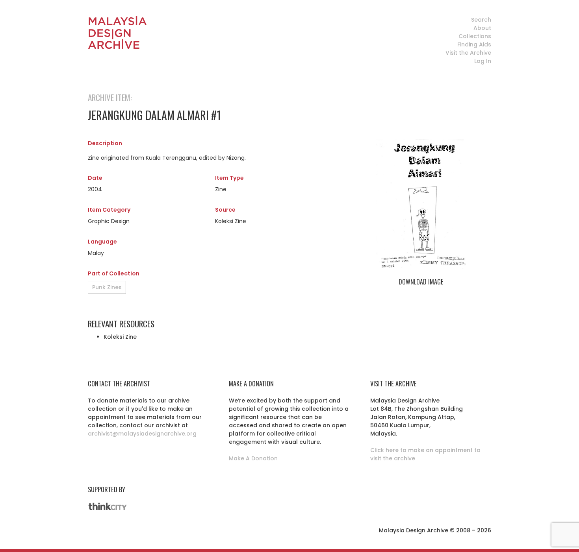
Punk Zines (107, 287)
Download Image (421, 281)
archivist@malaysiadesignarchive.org (142, 434)
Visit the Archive (468, 53)
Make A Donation (253, 458)
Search (481, 20)
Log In (482, 61)
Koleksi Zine (120, 337)
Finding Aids (474, 44)
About (482, 28)
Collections (474, 36)
